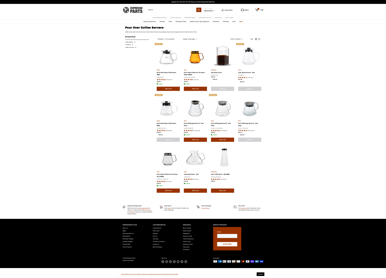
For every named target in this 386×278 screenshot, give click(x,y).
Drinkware (216, 21)
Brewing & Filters (181, 21)
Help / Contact (229, 17)
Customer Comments (159, 241)
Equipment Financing (205, 17)
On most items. (205, 208)
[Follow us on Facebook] (162, 261)
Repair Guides (187, 230)
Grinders (162, 21)
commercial (148, 210)
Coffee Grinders (129, 47)
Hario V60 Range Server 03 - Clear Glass (194, 124)
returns (169, 208)
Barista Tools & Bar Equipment (199, 21)
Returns (155, 236)
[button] (168, 79)
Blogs (124, 230)
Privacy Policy (126, 244)
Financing (155, 239)
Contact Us (156, 244)
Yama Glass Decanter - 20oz (246, 72)
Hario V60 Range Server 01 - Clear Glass (248, 124)
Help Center (156, 230)
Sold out (222, 88)
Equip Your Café (187, 236)
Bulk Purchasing (157, 247)
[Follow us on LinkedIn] (185, 261)
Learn (234, 21)
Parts (170, 21)
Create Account (157, 228)
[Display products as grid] (256, 39)
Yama (239, 70)
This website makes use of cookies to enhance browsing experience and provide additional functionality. (149, 274)
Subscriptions (126, 236)
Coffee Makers (129, 42)
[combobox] (171, 10)
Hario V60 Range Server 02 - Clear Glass (221, 124)
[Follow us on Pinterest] (174, 261)
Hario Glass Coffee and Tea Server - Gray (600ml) (167, 175)
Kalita (158, 70)
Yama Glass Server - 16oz (191, 174)
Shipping (155, 233)
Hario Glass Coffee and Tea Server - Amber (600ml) (194, 74)
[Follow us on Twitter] (166, 261)
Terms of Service (127, 247)
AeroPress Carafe (216, 72)
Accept (260, 274)
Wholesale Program (190, 17)
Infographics (186, 233)
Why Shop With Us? (128, 233)
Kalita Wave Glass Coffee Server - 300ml (167, 124)
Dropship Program (128, 241)
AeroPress (213, 70)
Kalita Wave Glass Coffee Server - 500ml (167, 74)
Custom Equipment (188, 239)
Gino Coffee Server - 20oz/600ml (220, 174)
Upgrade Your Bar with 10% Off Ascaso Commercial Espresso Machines (193, 2)
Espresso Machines (150, 21)
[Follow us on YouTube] (178, 261)
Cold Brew (128, 44)
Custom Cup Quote (175, 17)
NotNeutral (214, 171)
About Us (125, 228)
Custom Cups (186, 241)
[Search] (198, 10)
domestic (132, 212)
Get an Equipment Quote (159, 17)
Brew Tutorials (187, 228)
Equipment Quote (188, 244)
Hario (185, 70)
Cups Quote (186, 247)
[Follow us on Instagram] (170, 261)
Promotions (186, 249)
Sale (240, 21)
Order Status (218, 17)
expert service (245, 208)
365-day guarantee (143, 208)
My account (208, 11)
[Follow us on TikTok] (182, 261)
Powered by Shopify (128, 260)
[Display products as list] (259, 39)
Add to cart (168, 88)
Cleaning (225, 21)
